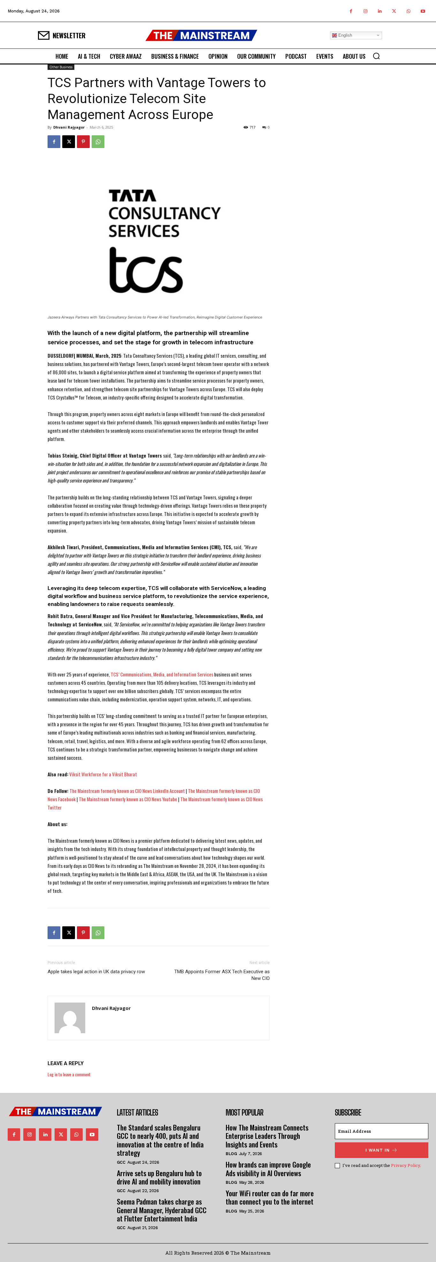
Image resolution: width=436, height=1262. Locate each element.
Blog (231, 1153)
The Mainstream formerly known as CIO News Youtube (128, 799)
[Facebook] (351, 11)
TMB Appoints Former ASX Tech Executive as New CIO (222, 975)
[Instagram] (365, 11)
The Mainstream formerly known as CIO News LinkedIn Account (127, 790)
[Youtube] (422, 11)
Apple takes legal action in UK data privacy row (96, 972)
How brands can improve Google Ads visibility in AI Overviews (268, 1168)
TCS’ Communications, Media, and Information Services (162, 674)
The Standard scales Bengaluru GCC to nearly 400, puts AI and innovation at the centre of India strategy (160, 1140)
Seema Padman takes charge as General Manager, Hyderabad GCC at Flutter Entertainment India (162, 1209)
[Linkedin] (379, 11)
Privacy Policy (405, 1165)
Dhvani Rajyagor (69, 127)
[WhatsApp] (408, 11)
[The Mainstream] (201, 35)
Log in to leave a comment (69, 1074)
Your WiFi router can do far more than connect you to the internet (270, 1197)
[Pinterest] (83, 141)
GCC (121, 1162)
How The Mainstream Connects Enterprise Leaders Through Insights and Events (267, 1135)
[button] (376, 55)
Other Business (60, 67)
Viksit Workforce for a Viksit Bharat (103, 774)
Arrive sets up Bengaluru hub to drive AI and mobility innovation (159, 1177)
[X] (394, 11)
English (344, 35)
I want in (377, 1150)
